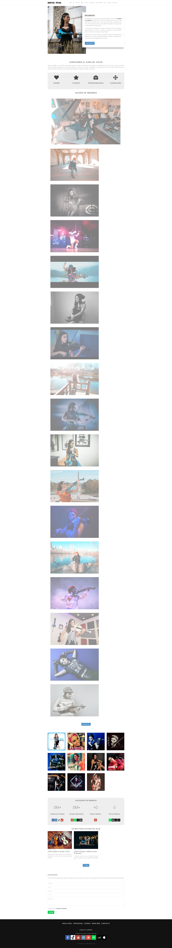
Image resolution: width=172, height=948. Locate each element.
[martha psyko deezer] (99, 937)
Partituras (91, 2)
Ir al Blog (86, 865)
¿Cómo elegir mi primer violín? (59, 851)
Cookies (87, 923)
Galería (77, 2)
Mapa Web (96, 923)
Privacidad (78, 923)
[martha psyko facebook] (67, 937)
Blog (105, 2)
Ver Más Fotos (86, 724)
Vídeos (82, 2)
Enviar (51, 912)
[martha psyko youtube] (78, 937)
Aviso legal (67, 923)
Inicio (70, 2)
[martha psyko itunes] (104, 937)
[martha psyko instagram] (83, 937)
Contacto (114, 2)
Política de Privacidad (61, 908)
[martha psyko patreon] (88, 937)
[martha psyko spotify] (93, 937)
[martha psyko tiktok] (73, 937)
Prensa (109, 2)
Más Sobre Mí (89, 43)
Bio (74, 2)
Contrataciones (99, 2)
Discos (86, 2)
